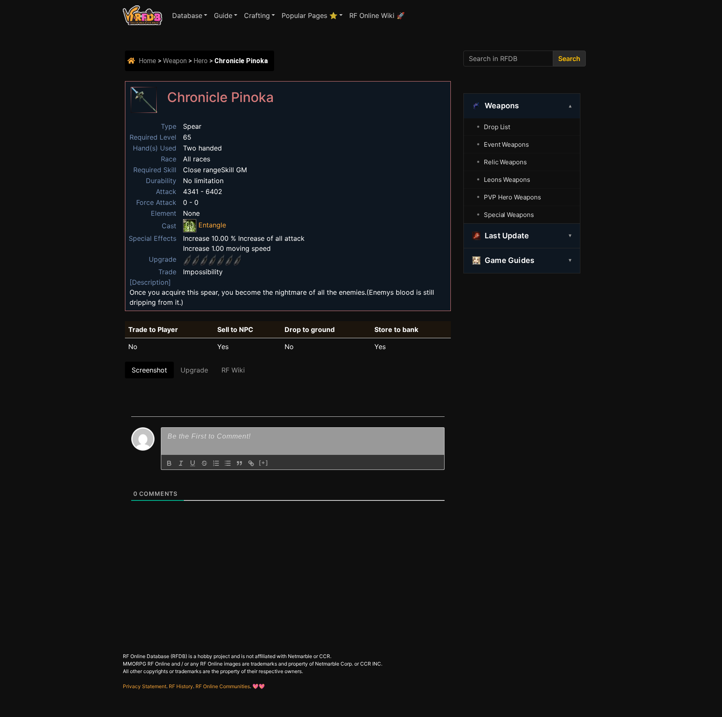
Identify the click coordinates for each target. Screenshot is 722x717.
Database (187, 15)
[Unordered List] (228, 463)
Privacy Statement (144, 686)
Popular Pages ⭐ (310, 15)
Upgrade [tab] (194, 370)
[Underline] (192, 463)
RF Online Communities (223, 686)
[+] (263, 462)
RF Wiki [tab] (233, 370)
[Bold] (169, 463)
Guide (223, 15)
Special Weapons (509, 215)
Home (147, 61)
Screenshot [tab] (149, 370)
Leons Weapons (507, 180)
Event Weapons (506, 144)
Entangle (211, 225)
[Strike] (204, 463)
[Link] (251, 463)
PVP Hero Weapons (512, 197)
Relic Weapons (505, 162)
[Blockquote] (239, 463)
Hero (200, 61)
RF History (181, 686)
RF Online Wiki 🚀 (377, 15)
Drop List (497, 127)
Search (569, 58)
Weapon (175, 61)
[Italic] (181, 463)
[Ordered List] (216, 463)
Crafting (257, 15)
